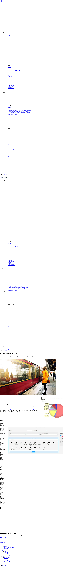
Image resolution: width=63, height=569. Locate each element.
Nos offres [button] (3, 4)
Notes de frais (6, 558)
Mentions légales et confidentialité (7, 564)
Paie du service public (7, 555)
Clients (3, 91)
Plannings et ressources (7, 559)
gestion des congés (21, 409)
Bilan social (5, 554)
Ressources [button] (3, 92)
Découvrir (9, 107)
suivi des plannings (33, 409)
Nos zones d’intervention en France (9, 547)
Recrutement (6, 548)
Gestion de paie (4, 550)
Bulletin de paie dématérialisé (8, 553)
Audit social (6, 560)
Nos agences (6, 546)
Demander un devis (3, 537)
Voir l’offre (9, 35)
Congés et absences (7, 557)
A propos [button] (3, 115)
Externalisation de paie (7, 551)
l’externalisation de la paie (14, 409)
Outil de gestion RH (7, 561)
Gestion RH (4, 556)
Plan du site (4, 565)
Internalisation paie (7, 552)
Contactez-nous (4, 174)
